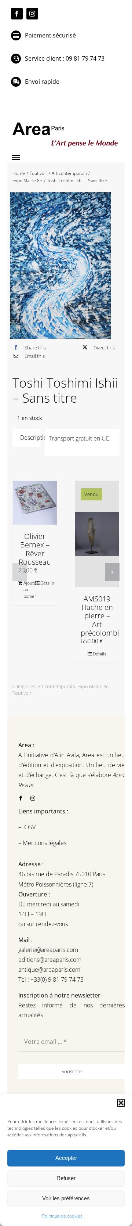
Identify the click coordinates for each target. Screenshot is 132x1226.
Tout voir (22, 693)
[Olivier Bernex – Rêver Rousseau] (35, 503)
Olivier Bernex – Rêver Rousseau (35, 549)
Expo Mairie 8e (93, 686)
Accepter (66, 1158)
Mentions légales (43, 843)
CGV (30, 827)
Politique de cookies (62, 1216)
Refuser (66, 1178)
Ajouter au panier (28, 589)
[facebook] (17, 13)
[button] (121, 1103)
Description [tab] (30, 438)
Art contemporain (56, 686)
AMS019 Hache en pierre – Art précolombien (104, 616)
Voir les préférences (66, 1198)
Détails (45, 583)
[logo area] (66, 123)
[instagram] (32, 13)
